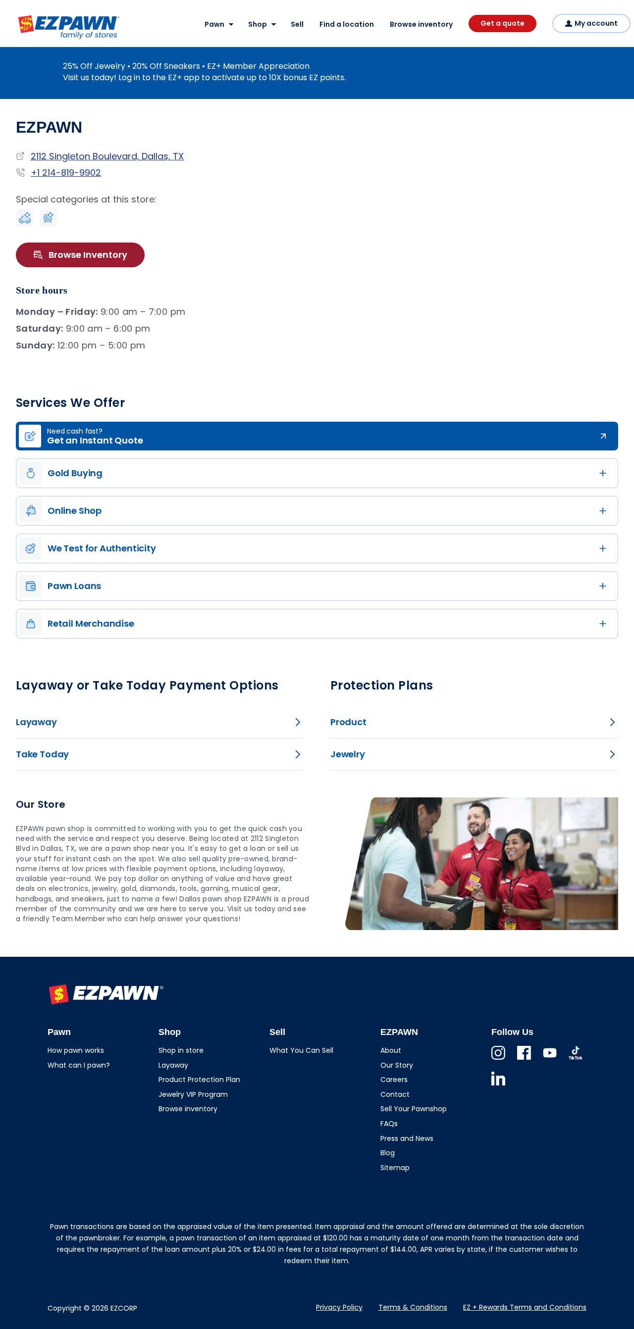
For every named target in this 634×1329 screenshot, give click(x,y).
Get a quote (502, 23)
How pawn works (76, 1050)
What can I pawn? (79, 1065)
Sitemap (395, 1168)
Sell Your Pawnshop (413, 1109)
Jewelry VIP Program (193, 1094)
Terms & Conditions (412, 1307)
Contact (395, 1094)
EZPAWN (33, 40)
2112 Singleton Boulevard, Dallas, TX (107, 156)
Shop (257, 24)
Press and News (406, 1138)
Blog (387, 1153)
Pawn (214, 24)
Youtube (550, 1059)
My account (596, 23)
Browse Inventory (88, 254)
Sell (297, 24)
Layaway (173, 1065)
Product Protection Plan (199, 1079)
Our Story (396, 1065)
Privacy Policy (339, 1307)
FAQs (389, 1124)
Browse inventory (421, 24)
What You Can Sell (301, 1050)
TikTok (575, 1059)
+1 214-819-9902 (66, 172)
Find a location (346, 24)
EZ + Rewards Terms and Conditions (524, 1307)
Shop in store (181, 1050)
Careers (394, 1079)
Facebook (524, 1059)
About (390, 1050)
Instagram (498, 1059)
